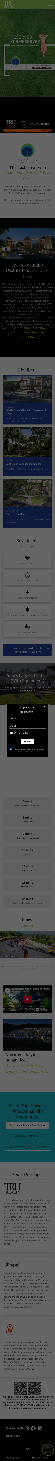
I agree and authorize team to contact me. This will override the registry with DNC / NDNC (29, 750)
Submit (27, 741)
